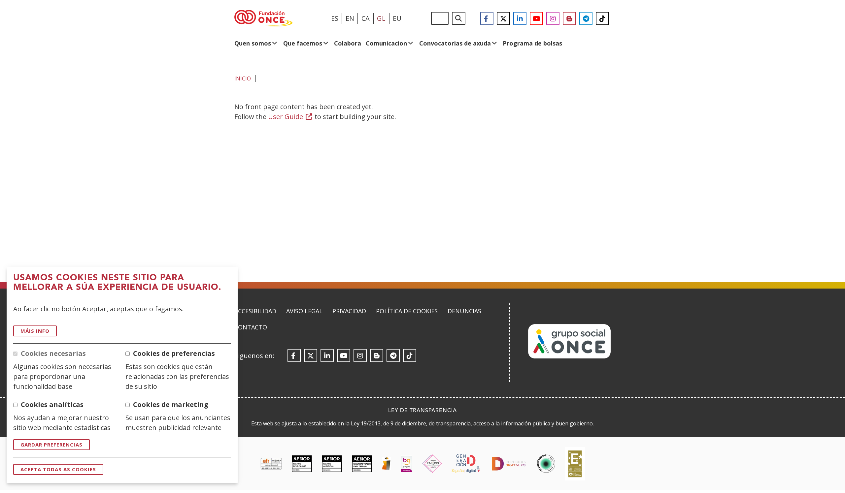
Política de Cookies (407, 311)
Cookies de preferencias (174, 353)
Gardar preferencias (51, 444)
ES (334, 18)
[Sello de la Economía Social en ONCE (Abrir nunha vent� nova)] (546, 463)
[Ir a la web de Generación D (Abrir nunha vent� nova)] (466, 463)
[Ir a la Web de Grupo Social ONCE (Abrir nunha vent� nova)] (569, 356)
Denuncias (464, 311)
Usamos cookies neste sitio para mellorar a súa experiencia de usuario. (117, 283)
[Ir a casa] (263, 18)
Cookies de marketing (170, 404)
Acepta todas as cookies (58, 469)
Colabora (347, 43)
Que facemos (302, 43)
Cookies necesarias (53, 353)
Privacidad (349, 311)
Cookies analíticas (52, 404)
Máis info (35, 330)
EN (350, 18)
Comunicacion (386, 43)
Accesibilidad (255, 311)
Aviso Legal (304, 311)
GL (381, 18)
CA (365, 18)
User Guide (290, 117)
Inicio (242, 78)
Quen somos (252, 43)
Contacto (250, 327)
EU (397, 18)
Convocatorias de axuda (455, 43)
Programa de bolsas (532, 43)
